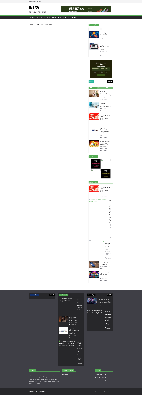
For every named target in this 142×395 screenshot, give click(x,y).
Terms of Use (103, 391)
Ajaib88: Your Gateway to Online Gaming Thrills (110, 211)
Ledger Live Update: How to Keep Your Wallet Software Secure (105, 47)
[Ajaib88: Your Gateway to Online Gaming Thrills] (98, 219)
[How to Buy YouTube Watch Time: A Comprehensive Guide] (94, 116)
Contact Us (97, 391)
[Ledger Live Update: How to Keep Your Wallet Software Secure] (94, 46)
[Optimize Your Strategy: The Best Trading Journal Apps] (94, 105)
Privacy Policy (110, 391)
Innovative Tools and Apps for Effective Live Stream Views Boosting (108, 246)
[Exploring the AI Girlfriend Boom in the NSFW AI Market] (63, 321)
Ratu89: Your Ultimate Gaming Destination (79, 302)
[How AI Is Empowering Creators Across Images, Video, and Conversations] (92, 303)
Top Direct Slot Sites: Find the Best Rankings (105, 274)
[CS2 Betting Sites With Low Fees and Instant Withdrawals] (94, 34)
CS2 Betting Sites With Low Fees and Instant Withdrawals (105, 34)
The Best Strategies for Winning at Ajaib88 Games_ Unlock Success (105, 144)
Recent (102, 88)
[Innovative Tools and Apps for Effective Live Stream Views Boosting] (96, 250)
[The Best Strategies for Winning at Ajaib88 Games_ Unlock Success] (94, 143)
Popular (93, 88)
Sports (65, 17)
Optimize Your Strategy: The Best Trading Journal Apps (105, 105)
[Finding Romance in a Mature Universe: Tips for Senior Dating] (94, 93)
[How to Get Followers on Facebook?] (94, 265)
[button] (49, 17)
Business (32, 17)
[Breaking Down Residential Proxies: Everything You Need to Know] (95, 320)
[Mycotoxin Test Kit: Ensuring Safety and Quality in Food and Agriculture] (94, 130)
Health (46, 17)
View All (110, 81)
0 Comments (104, 40)
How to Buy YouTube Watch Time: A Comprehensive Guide (105, 117)
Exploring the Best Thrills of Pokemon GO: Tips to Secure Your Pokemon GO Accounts (79, 349)
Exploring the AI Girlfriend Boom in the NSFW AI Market (74, 319)
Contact (73, 17)
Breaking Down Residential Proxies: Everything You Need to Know (108, 316)
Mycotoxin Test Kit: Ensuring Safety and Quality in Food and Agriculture (105, 131)
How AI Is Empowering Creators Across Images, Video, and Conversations (104, 301)
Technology (55, 17)
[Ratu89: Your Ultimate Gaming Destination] (67, 306)
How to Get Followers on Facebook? (105, 263)
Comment (110, 88)
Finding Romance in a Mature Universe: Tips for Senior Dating (105, 93)
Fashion (39, 17)
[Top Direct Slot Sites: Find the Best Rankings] (94, 276)
